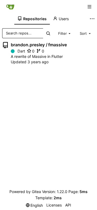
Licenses (54, 205)
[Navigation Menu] (89, 7)
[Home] (10, 7)
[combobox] (65, 33)
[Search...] (48, 33)
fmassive (57, 44)
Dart (21, 51)
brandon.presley (28, 44)
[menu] (34, 205)
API (68, 205)
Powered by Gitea (25, 191)
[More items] (92, 18)
